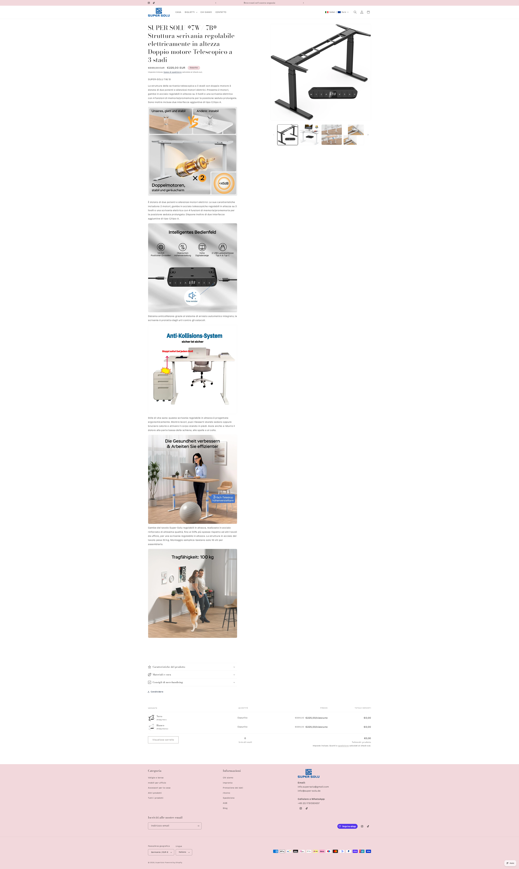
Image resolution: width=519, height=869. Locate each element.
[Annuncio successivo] (303, 3)
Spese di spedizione (173, 72)
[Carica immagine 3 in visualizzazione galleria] (331, 134)
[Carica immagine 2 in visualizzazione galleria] (309, 134)
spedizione (343, 746)
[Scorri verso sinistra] (274, 135)
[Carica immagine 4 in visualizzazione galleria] (353, 134)
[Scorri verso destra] (368, 135)
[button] (191, 12)
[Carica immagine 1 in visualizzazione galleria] (287, 134)
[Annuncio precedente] (216, 3)
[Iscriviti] (198, 825)
